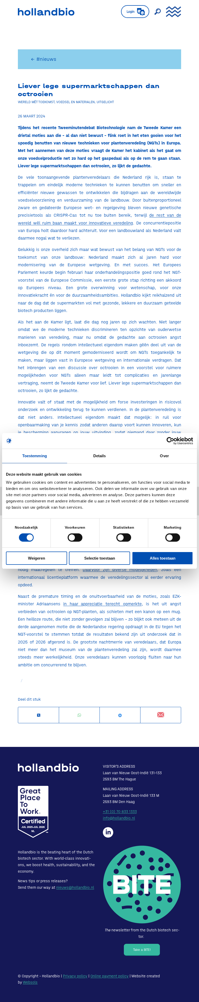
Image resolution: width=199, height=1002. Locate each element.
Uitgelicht (105, 102)
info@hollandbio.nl (119, 818)
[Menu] (171, 11)
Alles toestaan (162, 558)
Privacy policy (75, 976)
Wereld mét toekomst (36, 102)
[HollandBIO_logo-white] (48, 767)
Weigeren (36, 558)
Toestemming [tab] (34, 456)
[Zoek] (155, 11)
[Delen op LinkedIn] (120, 715)
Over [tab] (164, 456)
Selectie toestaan (99, 558)
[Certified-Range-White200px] (33, 812)
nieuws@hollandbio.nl (75, 887)
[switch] (75, 537)
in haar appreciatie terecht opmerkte (102, 603)
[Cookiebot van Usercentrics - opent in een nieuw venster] (170, 441)
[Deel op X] (38, 715)
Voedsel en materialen (75, 102)
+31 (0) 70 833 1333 (120, 811)
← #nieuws (43, 59)
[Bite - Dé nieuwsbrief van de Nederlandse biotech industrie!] (142, 885)
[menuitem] (132, 11)
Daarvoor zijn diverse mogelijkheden (120, 569)
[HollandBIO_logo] (46, 11)
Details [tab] (99, 456)
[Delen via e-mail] (160, 715)
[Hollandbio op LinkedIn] (108, 832)
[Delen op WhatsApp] (79, 715)
